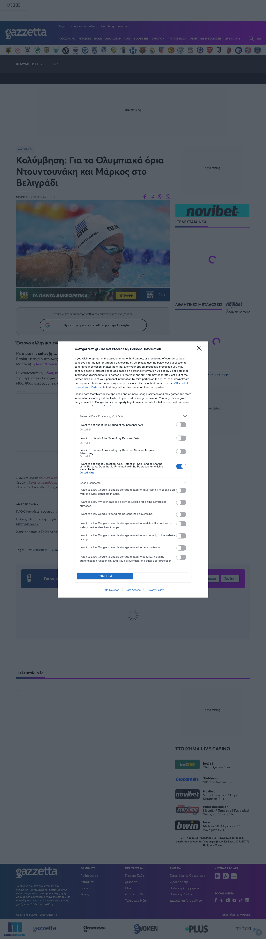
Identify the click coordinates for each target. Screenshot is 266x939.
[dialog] (133, 469)
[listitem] (133, 416)
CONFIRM (105, 576)
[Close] (200, 349)
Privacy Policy (155, 589)
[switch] (181, 424)
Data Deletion (111, 589)
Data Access (133, 589)
